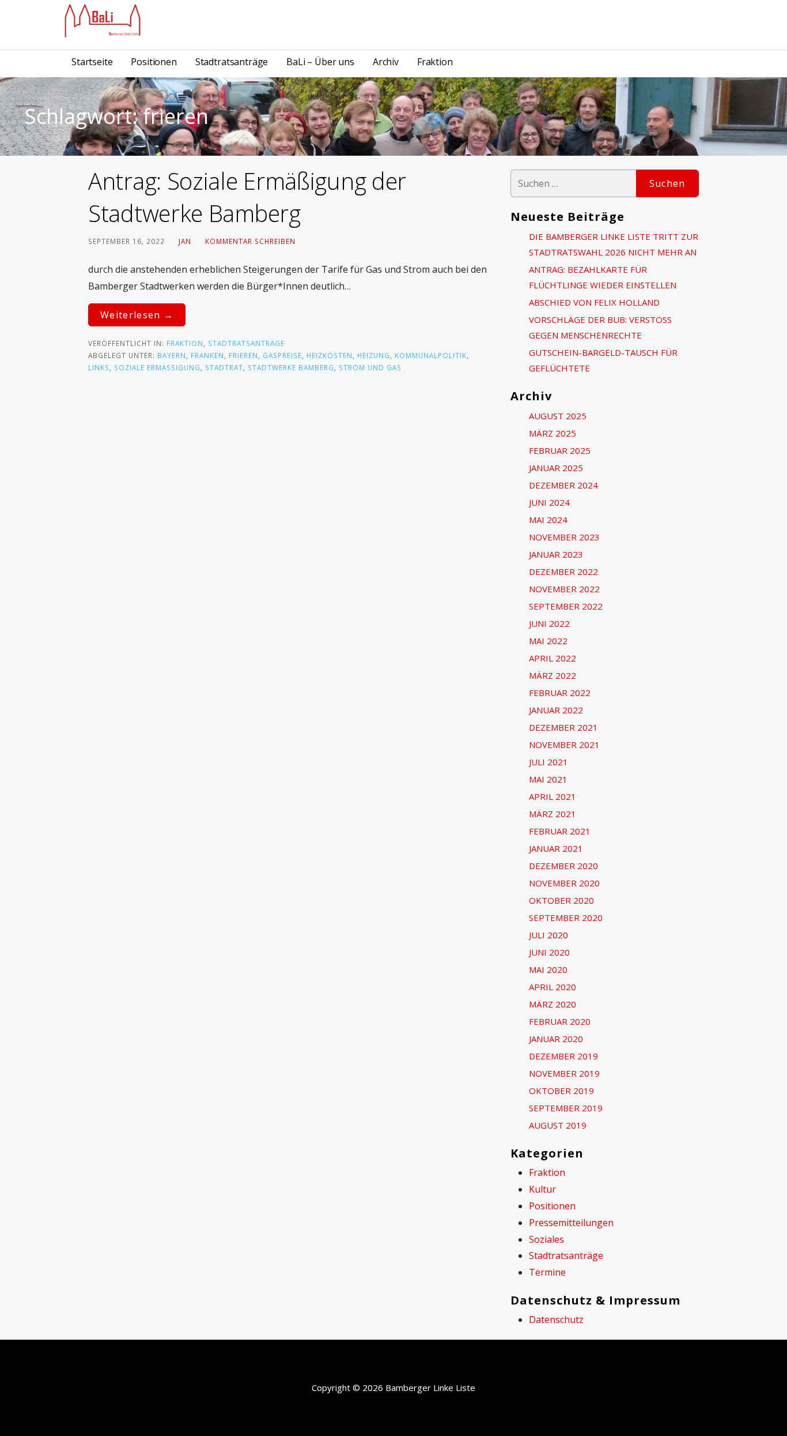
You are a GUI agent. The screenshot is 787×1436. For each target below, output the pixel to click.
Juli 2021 (548, 762)
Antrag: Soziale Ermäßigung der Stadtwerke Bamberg (247, 197)
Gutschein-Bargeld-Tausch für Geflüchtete (603, 360)
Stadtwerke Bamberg (291, 367)
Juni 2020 (549, 952)
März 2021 (552, 814)
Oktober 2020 (561, 900)
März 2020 (552, 1004)
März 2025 (552, 433)
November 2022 (564, 589)
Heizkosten (330, 355)
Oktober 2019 (561, 1090)
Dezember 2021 (563, 727)
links (98, 367)
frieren (243, 355)
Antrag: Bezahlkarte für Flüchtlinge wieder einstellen (602, 277)
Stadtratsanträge (231, 61)
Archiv (386, 61)
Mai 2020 (548, 969)
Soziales (546, 1239)
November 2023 (564, 537)
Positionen (153, 61)
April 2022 (552, 658)
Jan (185, 241)
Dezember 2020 (563, 865)
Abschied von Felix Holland (594, 302)
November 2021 (564, 744)
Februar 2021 (560, 831)
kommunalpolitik (431, 355)
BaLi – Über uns (320, 61)
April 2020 (552, 987)
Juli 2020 (548, 935)
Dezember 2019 (563, 1056)
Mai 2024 (548, 519)
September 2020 (566, 917)
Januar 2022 (556, 710)
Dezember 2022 (563, 571)
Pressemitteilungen (571, 1222)
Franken (207, 355)
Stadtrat (224, 367)
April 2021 (552, 796)
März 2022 (552, 675)
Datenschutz (556, 1319)
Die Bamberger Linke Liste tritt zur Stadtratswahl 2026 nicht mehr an (613, 244)
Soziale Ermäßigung (157, 367)
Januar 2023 (556, 554)
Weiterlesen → (136, 315)
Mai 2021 (548, 779)
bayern (171, 355)
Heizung (373, 355)
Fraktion (435, 61)
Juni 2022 (549, 623)
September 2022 (566, 606)
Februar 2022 (560, 692)
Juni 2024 (549, 502)
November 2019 (564, 1073)
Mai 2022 (548, 640)
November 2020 (564, 883)
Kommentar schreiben (250, 241)
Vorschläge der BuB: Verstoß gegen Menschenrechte (600, 327)
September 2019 (566, 1108)
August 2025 (558, 416)
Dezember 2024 (563, 485)
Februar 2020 (560, 1021)
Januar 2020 (556, 1038)
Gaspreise (282, 355)
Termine (547, 1272)
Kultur (542, 1189)
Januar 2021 (556, 848)
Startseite (91, 61)
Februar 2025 (560, 450)
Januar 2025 (556, 467)
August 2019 (558, 1125)
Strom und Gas (370, 367)
